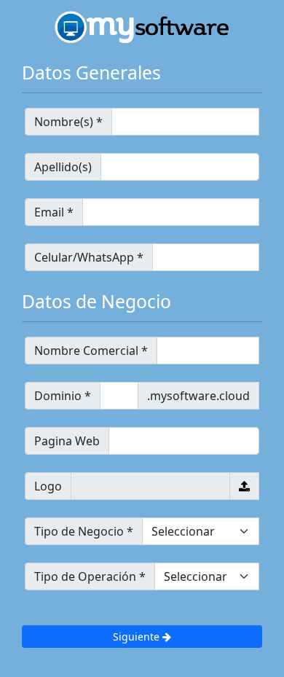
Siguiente (137, 636)
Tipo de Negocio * (83, 531)
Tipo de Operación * (90, 576)
